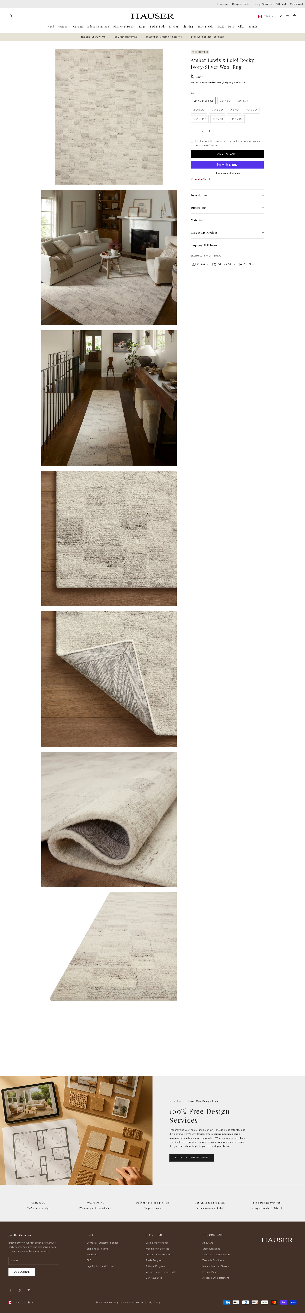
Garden (78, 26)
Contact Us (38, 1202)
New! (50, 26)
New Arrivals (131, 37)
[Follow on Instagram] (19, 1290)
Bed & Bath (157, 26)
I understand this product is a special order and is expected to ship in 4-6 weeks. (228, 143)
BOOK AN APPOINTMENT (192, 1157)
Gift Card (281, 4)
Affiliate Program (155, 1266)
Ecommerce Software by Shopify (144, 1302)
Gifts (241, 26)
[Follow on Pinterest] (28, 1290)
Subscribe (22, 1272)
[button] (202, 179)
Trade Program (154, 1260)
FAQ (89, 1260)
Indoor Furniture (98, 26)
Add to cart (227, 153)
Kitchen (173, 26)
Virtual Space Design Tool (160, 1272)
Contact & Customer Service (102, 1242)
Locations (222, 4)
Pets (231, 26)
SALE (220, 26)
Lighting (188, 26)
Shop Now (177, 37)
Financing (92, 1254)
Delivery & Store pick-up (152, 1202)
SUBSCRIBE (248, 1276)
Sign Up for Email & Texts (101, 1266)
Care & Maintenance (157, 1242)
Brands (253, 26)
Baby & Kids (205, 26)
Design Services (263, 4)
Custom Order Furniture (159, 1254)
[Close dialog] (297, 1219)
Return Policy (95, 1202)
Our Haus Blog (154, 1278)
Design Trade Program (210, 1202)
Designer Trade (240, 4)
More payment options (227, 173)
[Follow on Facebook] (10, 1290)
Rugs (142, 26)
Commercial (296, 4)
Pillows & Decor (124, 26)
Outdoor (63, 26)
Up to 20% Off (98, 37)
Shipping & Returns (97, 1248)
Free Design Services (267, 1202)
